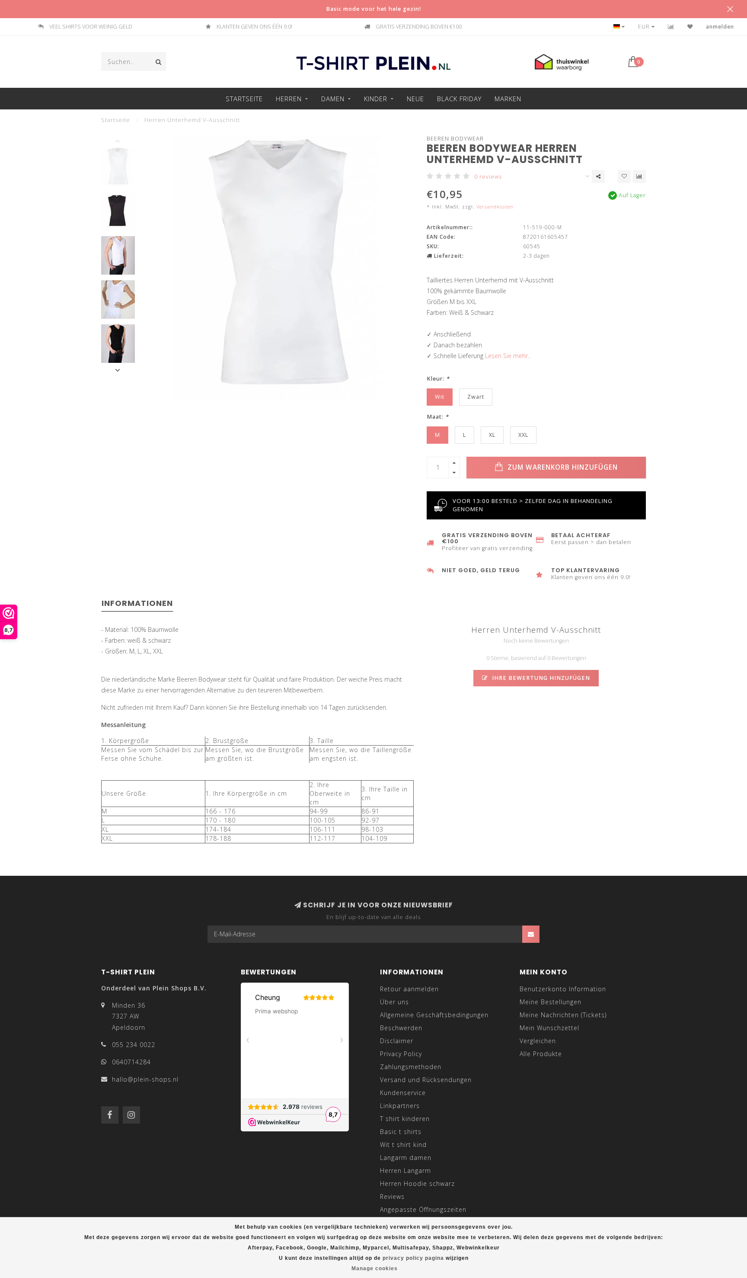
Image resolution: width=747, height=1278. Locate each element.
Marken (508, 98)
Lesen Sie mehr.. (507, 356)
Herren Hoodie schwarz (417, 1183)
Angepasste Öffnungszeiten (423, 1209)
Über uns (394, 1002)
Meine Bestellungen (550, 1002)
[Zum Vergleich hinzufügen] (639, 176)
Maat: (438, 416)
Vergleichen (538, 1041)
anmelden (720, 26)
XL (492, 435)
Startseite (244, 98)
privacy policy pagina (413, 1258)
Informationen (137, 603)
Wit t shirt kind (403, 1144)
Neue (415, 98)
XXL (523, 435)
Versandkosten (495, 206)
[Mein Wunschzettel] (690, 26)
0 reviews (488, 176)
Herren (289, 98)
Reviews (392, 1196)
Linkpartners (400, 1106)
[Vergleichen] (671, 26)
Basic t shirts (400, 1131)
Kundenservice (403, 1093)
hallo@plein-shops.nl (145, 1079)
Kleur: (438, 378)
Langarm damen (405, 1157)
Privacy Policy (401, 1054)
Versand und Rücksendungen (426, 1080)
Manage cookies (374, 1268)
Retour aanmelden (409, 989)
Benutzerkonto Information (563, 989)
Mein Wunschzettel (549, 1028)
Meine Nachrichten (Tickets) (563, 1015)
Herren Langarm (405, 1170)
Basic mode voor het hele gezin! (373, 9)
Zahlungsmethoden (410, 1067)
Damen (333, 98)
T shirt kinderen (405, 1119)
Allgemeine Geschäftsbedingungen (434, 1015)
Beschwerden (401, 1028)
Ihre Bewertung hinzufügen (540, 678)
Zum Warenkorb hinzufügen (561, 467)
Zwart (475, 396)
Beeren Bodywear (455, 138)
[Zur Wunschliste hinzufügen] (624, 176)
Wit (439, 396)
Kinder (375, 98)
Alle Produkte (541, 1054)
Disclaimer (396, 1041)
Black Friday (459, 98)
